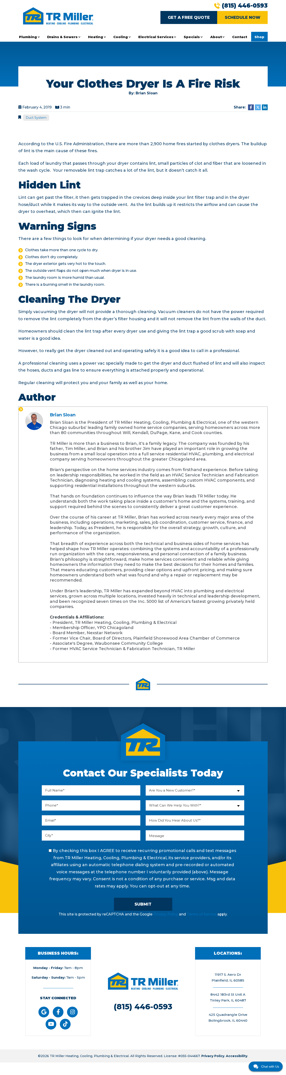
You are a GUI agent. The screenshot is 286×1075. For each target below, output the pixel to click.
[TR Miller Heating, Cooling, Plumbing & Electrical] (58, 15)
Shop (259, 37)
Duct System (36, 118)
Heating (95, 37)
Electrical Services (155, 37)
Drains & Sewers (62, 37)
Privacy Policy (165, 914)
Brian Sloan (63, 414)
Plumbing (28, 37)
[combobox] (195, 790)
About (216, 37)
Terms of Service (202, 914)
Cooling (120, 37)
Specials (192, 37)
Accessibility (236, 1056)
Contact (239, 37)
